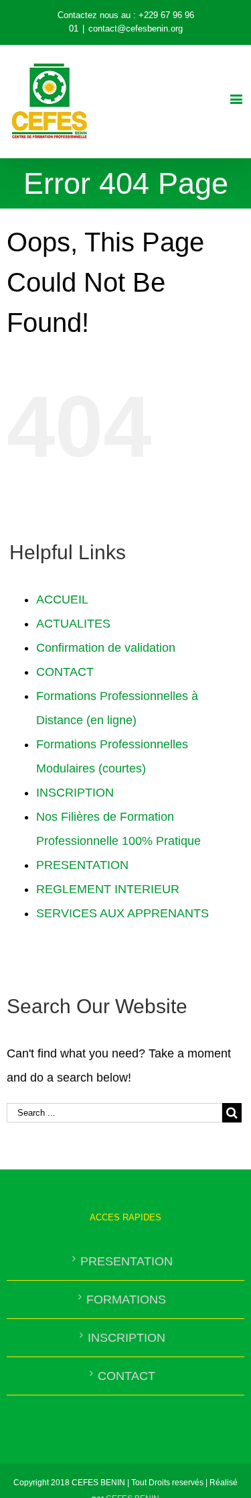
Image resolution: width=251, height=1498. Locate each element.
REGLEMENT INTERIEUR (107, 889)
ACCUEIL (62, 599)
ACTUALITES (73, 623)
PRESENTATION (82, 865)
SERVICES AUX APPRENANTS (122, 913)
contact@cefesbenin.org (135, 28)
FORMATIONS (126, 1299)
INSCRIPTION (75, 792)
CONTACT (65, 672)
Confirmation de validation (105, 647)
